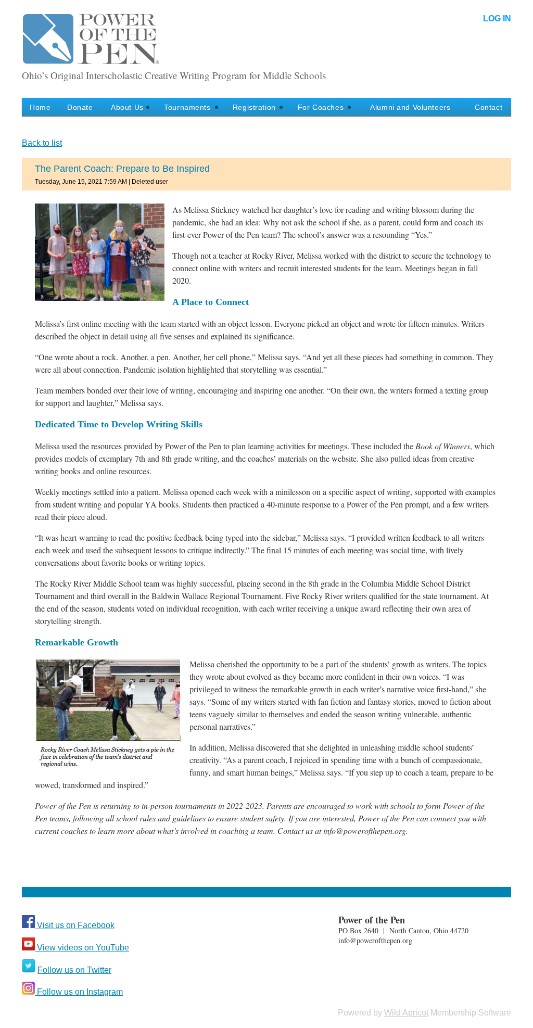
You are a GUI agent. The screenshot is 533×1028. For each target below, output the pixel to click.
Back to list (42, 142)
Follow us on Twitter (74, 970)
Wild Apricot (406, 1012)
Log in (497, 18)
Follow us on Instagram (79, 991)
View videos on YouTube (82, 947)
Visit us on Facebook (75, 925)
